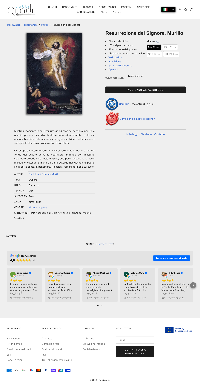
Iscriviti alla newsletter (135, 351)
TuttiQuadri (13, 24)
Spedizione (114, 61)
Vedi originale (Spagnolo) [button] (23, 298)
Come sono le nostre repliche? (137, 118)
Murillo (45, 24)
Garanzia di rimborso (120, 65)
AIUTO (104, 12)
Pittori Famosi (14, 343)
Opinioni (113, 69)
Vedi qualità (115, 57)
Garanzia (124, 104)
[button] (7, 285)
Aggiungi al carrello (145, 90)
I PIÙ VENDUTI (69, 7)
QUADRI (52, 7)
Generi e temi (14, 360)
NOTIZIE (117, 12)
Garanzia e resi (50, 343)
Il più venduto (14, 338)
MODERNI (126, 7)
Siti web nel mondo (94, 343)
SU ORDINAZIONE (85, 12)
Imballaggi (132, 134)
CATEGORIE (143, 7)
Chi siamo (146, 134)
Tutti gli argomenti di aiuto (57, 360)
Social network (91, 349)
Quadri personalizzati (19, 349)
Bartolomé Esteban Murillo (44, 174)
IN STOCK (88, 7)
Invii (44, 354)
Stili (9, 354)
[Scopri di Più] (157, 41)
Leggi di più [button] (16, 293)
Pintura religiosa (38, 207)
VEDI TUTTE (106, 244)
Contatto (159, 134)
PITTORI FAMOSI (107, 7)
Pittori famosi (30, 24)
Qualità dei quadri (52, 349)
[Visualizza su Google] (13, 274)
